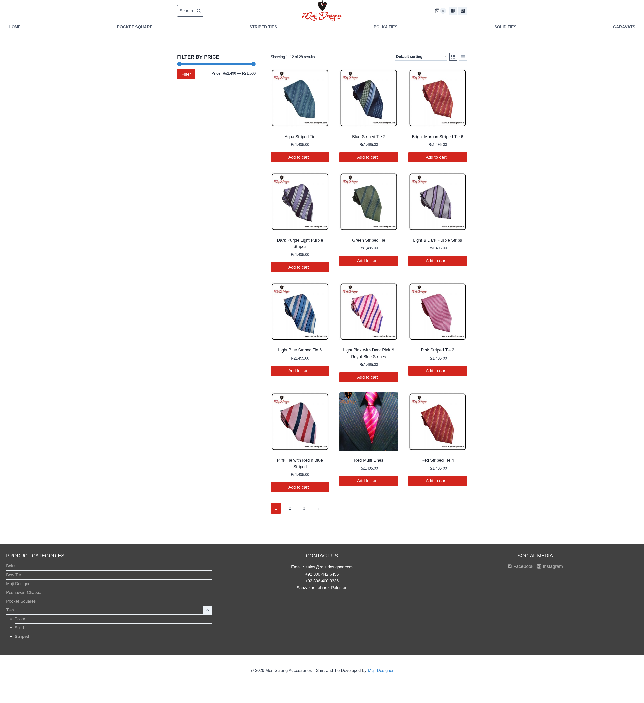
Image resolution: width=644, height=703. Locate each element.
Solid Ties (505, 27)
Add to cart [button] (299, 157)
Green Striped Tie (368, 240)
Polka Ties (386, 27)
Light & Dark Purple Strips (437, 240)
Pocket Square (135, 27)
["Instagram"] (462, 11)
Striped (22, 636)
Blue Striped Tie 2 (368, 136)
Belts (11, 566)
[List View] (463, 57)
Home (15, 27)
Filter (186, 74)
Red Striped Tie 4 (437, 460)
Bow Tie (13, 575)
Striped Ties (263, 27)
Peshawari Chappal (24, 592)
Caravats (624, 27)
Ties (10, 610)
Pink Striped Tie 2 (437, 350)
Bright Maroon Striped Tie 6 (437, 136)
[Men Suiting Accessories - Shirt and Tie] (322, 11)
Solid (19, 627)
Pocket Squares (21, 601)
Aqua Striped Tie (300, 136)
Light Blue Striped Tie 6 (300, 350)
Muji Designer (19, 583)
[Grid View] (453, 57)
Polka (20, 619)
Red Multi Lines (368, 460)
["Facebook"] (453, 11)
